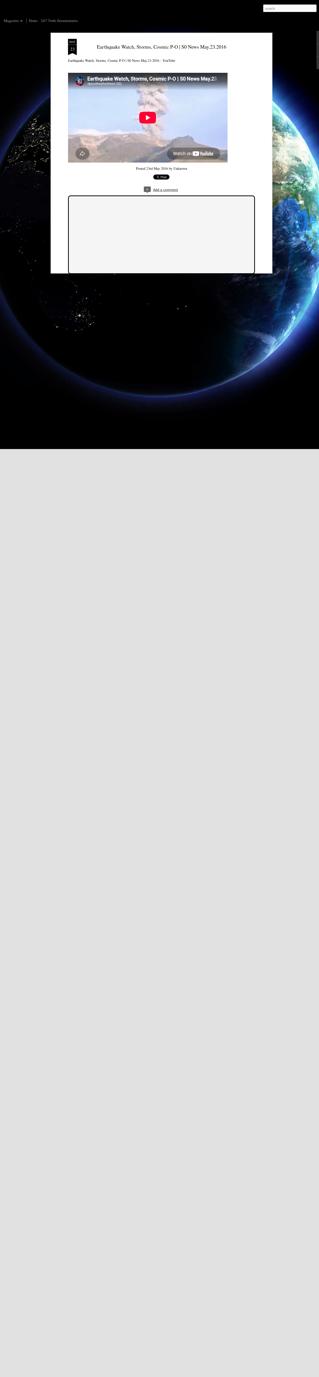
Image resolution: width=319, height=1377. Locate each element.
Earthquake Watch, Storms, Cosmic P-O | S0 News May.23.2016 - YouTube (121, 60)
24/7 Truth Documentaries (59, 20)
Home (33, 20)
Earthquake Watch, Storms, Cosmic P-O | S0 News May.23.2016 (161, 46)
